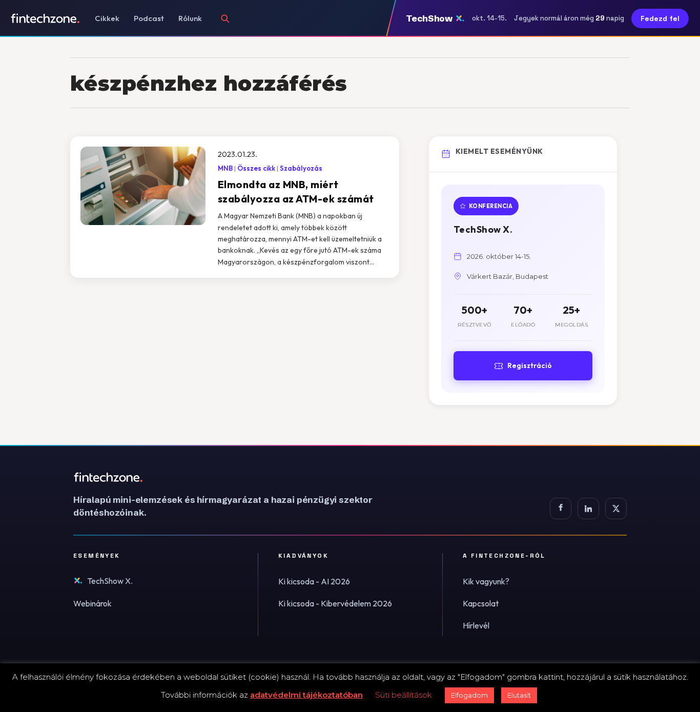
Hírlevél (476, 625)
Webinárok (92, 603)
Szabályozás (301, 168)
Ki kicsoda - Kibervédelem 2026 (335, 603)
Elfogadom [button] (469, 695)
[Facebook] (560, 508)
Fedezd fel (660, 18)
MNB (225, 168)
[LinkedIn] (588, 508)
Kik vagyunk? (486, 581)
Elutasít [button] (519, 695)
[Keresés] (225, 18)
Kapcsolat (481, 603)
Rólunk (190, 18)
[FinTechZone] (237, 477)
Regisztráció (529, 365)
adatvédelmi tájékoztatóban (306, 695)
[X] (616, 508)
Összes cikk (256, 168)
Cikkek (107, 18)
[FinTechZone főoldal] (45, 18)
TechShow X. (110, 581)
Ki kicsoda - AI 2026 (314, 581)
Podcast (149, 18)
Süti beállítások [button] (403, 695)
